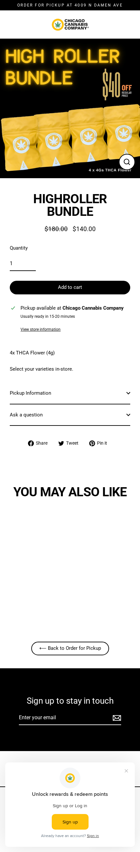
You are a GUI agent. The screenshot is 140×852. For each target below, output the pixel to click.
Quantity (19, 248)
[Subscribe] (116, 718)
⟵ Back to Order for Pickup (70, 648)
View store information (41, 329)
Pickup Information (30, 393)
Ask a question (26, 415)
